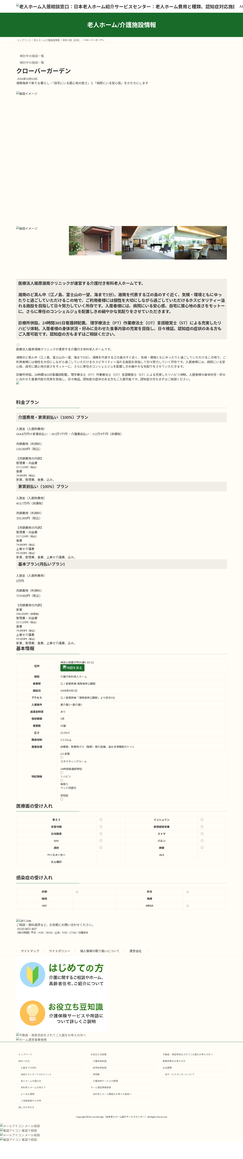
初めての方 (24, 1061)
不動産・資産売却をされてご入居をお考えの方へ (188, 1054)
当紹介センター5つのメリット (36, 1074)
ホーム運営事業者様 (101, 1087)
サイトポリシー (59, 951)
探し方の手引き (26, 1107)
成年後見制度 (100, 1067)
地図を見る (74, 667)
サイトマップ (30, 951)
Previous (13, 252)
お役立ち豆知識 (99, 1054)
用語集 (96, 1074)
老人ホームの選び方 (31, 1081)
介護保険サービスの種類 (105, 1081)
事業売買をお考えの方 (174, 1061)
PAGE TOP (233, 1120)
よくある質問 (27, 1094)
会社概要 (167, 1067)
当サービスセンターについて (180, 1074)
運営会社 (135, 951)
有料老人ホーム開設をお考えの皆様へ (112, 1094)
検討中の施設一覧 (31, 56)
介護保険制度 (100, 1061)
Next (230, 252)
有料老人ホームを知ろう (33, 1087)
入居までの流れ (29, 1067)
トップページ (25, 1054)
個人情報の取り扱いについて (100, 951)
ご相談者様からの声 (31, 1100)
